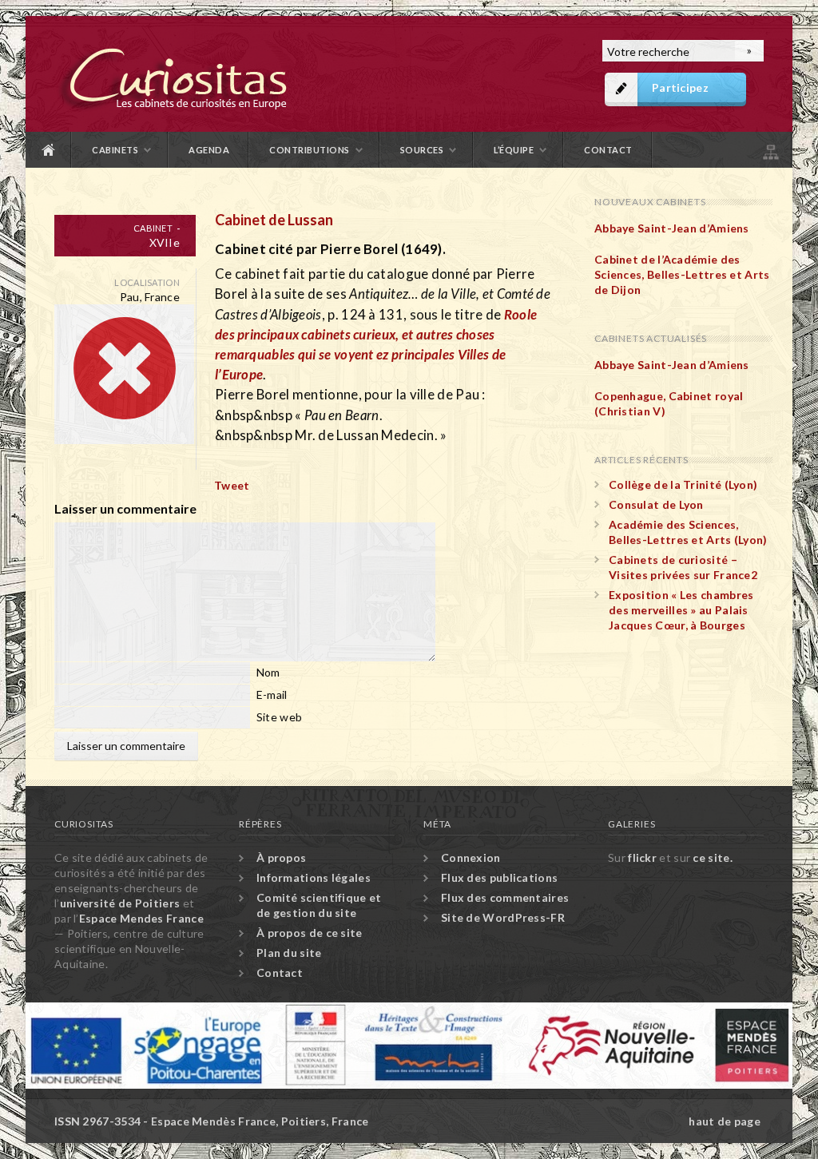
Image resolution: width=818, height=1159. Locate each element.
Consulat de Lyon (656, 504)
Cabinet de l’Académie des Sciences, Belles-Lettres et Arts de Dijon (682, 274)
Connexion (471, 857)
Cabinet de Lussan (274, 219)
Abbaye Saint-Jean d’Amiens (671, 228)
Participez (680, 87)
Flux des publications (499, 877)
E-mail (272, 694)
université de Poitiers (120, 903)
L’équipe (514, 150)
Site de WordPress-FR (503, 917)
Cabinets (115, 150)
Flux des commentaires (505, 897)
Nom (268, 672)
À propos (281, 857)
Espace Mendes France (141, 918)
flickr (642, 857)
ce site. (712, 857)
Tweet (232, 485)
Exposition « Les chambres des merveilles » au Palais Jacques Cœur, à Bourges (681, 610)
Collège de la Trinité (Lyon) (683, 484)
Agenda (209, 150)
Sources (422, 150)
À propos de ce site (309, 932)
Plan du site (769, 150)
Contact (608, 150)
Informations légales (313, 877)
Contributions (309, 150)
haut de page (724, 1121)
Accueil (49, 150)
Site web (279, 717)
